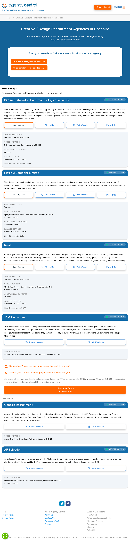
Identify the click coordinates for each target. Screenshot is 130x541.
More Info (111, 125)
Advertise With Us (53, 521)
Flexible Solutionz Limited (21, 173)
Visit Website (83, 125)
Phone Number (51, 125)
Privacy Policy (8, 515)
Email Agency (19, 125)
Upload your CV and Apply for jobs (65, 389)
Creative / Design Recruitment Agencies (33, 18)
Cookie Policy (8, 518)
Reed (7, 245)
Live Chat (5, 536)
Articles (48, 524)
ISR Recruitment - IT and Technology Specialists (36, 100)
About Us (49, 515)
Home (8, 18)
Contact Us (50, 518)
